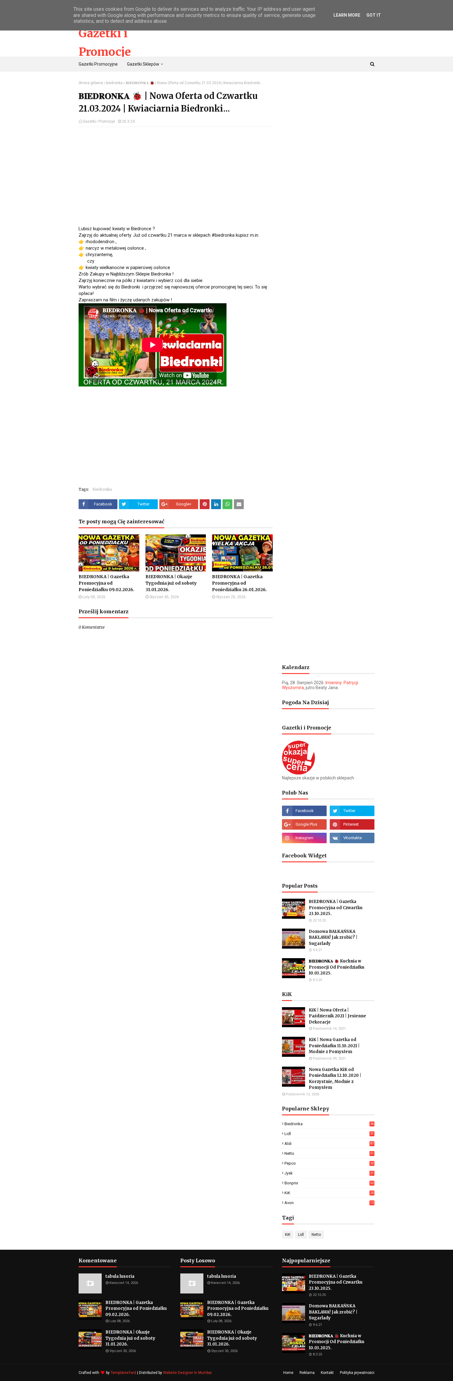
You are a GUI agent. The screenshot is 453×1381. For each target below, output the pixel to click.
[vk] (352, 838)
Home (288, 1373)
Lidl (329, 1133)
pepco (329, 1163)
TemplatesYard (123, 1373)
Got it (373, 15)
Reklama (307, 1373)
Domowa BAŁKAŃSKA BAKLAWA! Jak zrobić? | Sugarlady (333, 937)
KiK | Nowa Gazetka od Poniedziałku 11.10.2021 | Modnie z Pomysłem (334, 1045)
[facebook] (304, 811)
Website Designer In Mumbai (187, 1373)
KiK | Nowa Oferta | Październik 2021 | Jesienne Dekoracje (337, 1016)
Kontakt (327, 1373)
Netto (329, 1153)
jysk (329, 1173)
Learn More (346, 15)
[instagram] (304, 838)
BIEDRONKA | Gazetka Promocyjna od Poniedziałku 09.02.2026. (106, 583)
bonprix (329, 1183)
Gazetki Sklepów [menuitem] (143, 64)
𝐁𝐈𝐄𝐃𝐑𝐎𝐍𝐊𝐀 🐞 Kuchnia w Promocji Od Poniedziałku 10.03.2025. (336, 967)
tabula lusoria (119, 1276)
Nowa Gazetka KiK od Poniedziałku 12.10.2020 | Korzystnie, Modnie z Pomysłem (335, 1078)
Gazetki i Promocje (99, 121)
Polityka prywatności (357, 1373)
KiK (329, 1193)
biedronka (114, 83)
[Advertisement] (176, 176)
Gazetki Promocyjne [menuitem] (98, 64)
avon (329, 1202)
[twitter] (352, 811)
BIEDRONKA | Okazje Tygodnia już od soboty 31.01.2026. (171, 583)
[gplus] (304, 824)
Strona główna (91, 83)
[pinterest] (352, 824)
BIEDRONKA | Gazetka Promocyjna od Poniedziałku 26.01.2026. (239, 583)
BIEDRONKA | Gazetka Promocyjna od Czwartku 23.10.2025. (335, 907)
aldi (329, 1143)
